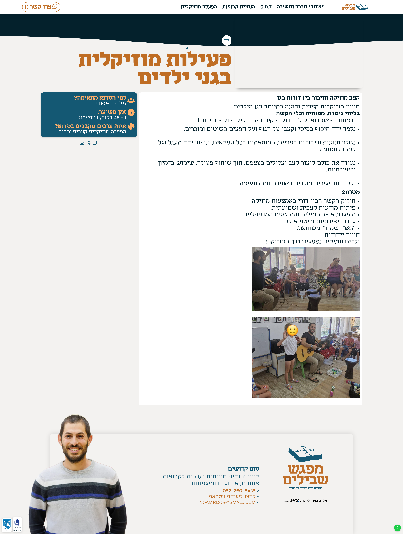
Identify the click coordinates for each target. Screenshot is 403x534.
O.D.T (266, 7)
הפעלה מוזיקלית (199, 7)
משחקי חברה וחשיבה (301, 7)
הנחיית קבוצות (238, 7)
